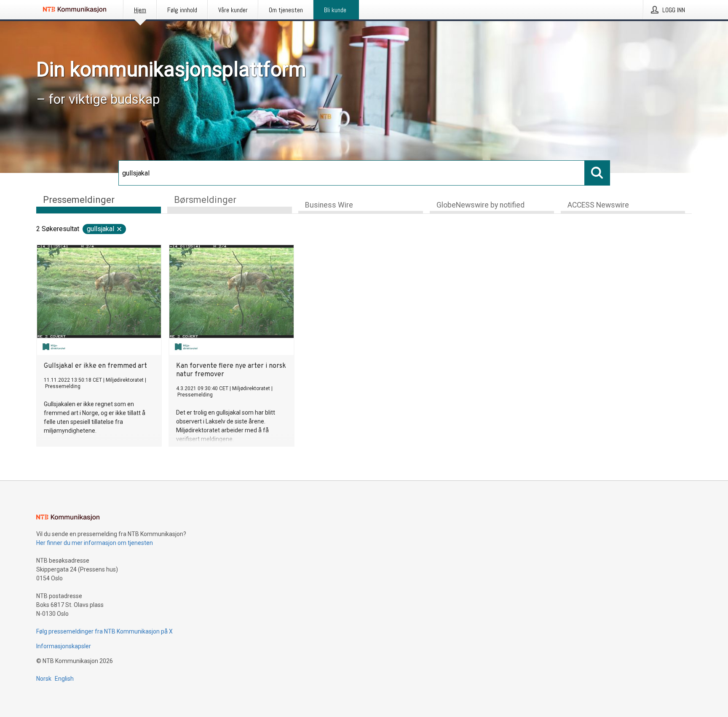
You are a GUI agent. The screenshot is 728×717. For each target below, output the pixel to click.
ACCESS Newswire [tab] (598, 205)
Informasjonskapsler (63, 646)
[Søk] (597, 173)
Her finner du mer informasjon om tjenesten (94, 542)
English (64, 678)
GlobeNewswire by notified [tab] (480, 205)
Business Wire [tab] (329, 205)
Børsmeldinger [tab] (205, 199)
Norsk (43, 678)
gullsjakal (100, 229)
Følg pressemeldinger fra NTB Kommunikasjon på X (104, 631)
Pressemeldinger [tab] (79, 199)
